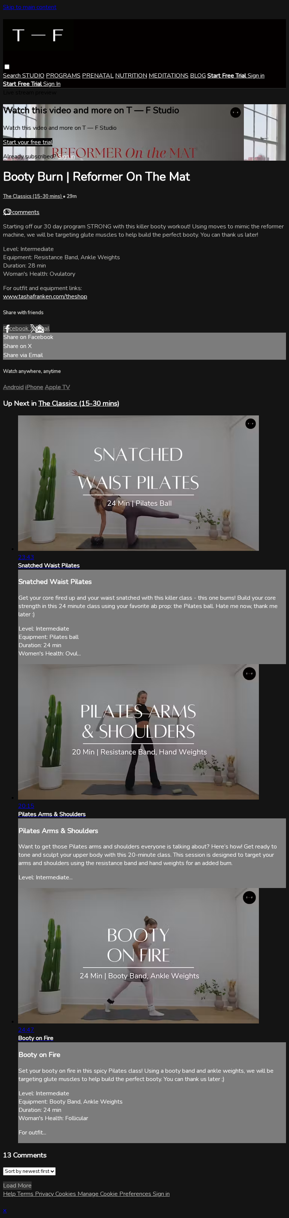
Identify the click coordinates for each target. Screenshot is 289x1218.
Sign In (52, 84)
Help (10, 1194)
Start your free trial (27, 142)
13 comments (21, 212)
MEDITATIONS (169, 75)
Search (12, 75)
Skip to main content (29, 7)
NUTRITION (131, 75)
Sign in (256, 75)
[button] (7, 66)
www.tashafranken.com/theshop (45, 296)
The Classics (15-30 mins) (33, 196)
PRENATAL (98, 75)
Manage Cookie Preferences (115, 1194)
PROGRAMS (63, 75)
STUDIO (33, 75)
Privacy (45, 1194)
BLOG (198, 75)
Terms (26, 1194)
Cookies (66, 1194)
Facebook (16, 328)
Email (42, 328)
